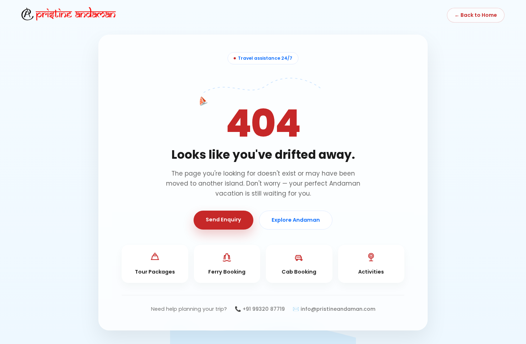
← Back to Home (475, 15)
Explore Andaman (296, 219)
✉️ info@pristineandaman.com (334, 309)
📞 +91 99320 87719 (260, 309)
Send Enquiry (223, 219)
